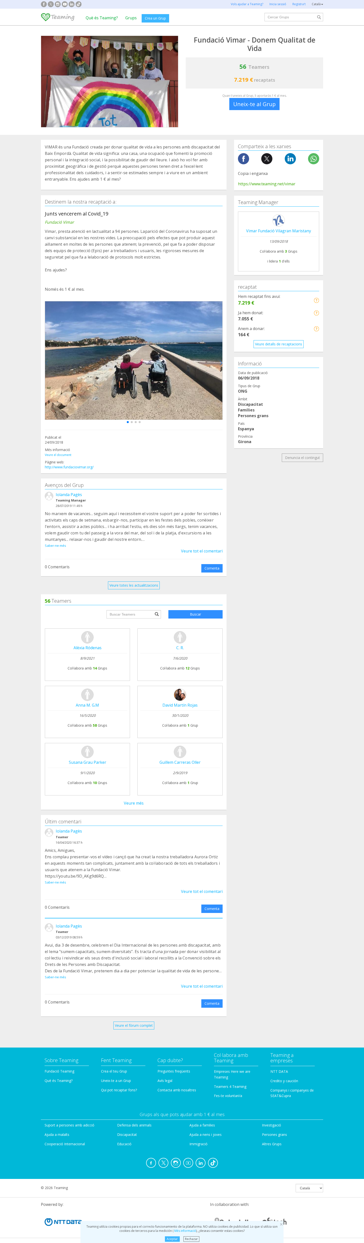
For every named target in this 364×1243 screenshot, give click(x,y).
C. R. (180, 647)
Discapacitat (127, 1134)
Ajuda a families (202, 1125)
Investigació (271, 1125)
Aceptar (172, 1239)
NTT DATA (279, 1071)
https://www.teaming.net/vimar (266, 184)
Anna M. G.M (87, 705)
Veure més (134, 803)
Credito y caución (284, 1080)
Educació (124, 1144)
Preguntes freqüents (173, 1071)
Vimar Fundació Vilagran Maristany (278, 231)
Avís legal (164, 1080)
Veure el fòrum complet (134, 1025)
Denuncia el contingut (302, 457)
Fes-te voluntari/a (228, 1095)
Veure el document (58, 455)
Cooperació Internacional (65, 1144)
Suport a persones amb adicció (69, 1125)
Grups (131, 18)
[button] (128, 422)
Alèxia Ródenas (88, 647)
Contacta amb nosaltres (176, 1090)
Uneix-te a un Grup (116, 1080)
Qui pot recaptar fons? (119, 1090)
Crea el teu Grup (114, 1071)
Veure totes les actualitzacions (133, 585)
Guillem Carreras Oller (180, 762)
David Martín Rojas (180, 705)
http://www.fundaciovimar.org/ (69, 467)
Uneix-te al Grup (254, 104)
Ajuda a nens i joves (205, 1134)
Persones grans (274, 1134)
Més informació (185, 1231)
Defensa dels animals (134, 1125)
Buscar (195, 614)
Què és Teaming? (102, 18)
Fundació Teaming (59, 1071)
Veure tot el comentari (202, 551)
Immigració (198, 1144)
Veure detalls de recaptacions (278, 344)
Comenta (212, 568)
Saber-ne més (55, 545)
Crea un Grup (155, 18)
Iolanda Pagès (69, 494)
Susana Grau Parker (87, 762)
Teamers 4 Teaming (230, 1086)
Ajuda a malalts (57, 1134)
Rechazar (191, 1239)
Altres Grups (272, 1144)
